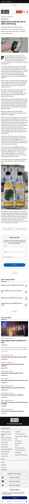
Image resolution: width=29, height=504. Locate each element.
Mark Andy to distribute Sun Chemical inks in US (14, 380)
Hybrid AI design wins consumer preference (13, 387)
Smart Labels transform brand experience (12, 411)
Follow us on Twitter (14, 477)
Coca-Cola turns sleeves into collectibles (12, 395)
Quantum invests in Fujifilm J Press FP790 (12, 285)
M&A (16, 438)
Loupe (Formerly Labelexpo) (21, 436)
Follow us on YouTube (14, 481)
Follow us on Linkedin (14, 485)
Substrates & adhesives (20, 450)
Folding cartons (4, 453)
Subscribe (3, 1)
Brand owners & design (21, 229)
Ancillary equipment (5, 431)
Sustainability (18, 452)
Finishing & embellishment (7, 449)
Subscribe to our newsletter (14, 473)
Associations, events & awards (6, 434)
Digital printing (4, 446)
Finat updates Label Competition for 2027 (14, 341)
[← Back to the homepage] (5, 13)
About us (3, 462)
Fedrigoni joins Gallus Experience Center (12, 373)
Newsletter (9, 1)
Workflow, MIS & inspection (21, 455)
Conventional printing (6, 440)
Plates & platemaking (20, 448)
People (16, 445)
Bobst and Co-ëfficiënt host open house (12, 298)
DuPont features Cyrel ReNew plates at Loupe (11, 304)
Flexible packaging (5, 451)
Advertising (3, 464)
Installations (18, 431)
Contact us (3, 467)
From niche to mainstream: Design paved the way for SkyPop (14, 403)
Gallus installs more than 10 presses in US (11, 291)
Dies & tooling (4, 444)
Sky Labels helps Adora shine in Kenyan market (14, 357)
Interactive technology (7, 16)
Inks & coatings (5, 378)
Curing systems (4, 442)
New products (18, 443)
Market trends (18, 441)
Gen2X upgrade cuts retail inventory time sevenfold (12, 365)
